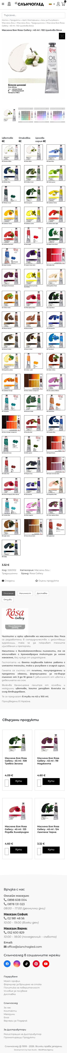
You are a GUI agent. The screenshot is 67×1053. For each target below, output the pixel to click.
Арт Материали (30, 20)
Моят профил (12, 981)
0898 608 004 (17, 900)
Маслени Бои (8, 23)
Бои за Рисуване (49, 20)
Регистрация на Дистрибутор (22, 1034)
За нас (7, 1007)
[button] (51, 4)
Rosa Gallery (36, 573)
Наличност (25, 593)
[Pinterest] (36, 963)
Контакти (10, 1010)
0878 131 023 (16, 904)
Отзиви (8, 599)
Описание (8, 593)
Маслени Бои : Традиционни (31, 23)
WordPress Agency (45, 1050)
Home (5, 20)
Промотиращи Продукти (19, 1037)
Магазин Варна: (15, 928)
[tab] (8, 593)
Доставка (42, 593)
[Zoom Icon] (62, 36)
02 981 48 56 (15, 918)
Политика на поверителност (22, 987)
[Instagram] (16, 963)
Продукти (15, 20)
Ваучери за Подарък (15, 1020)
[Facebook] (7, 963)
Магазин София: (16, 914)
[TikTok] (26, 963)
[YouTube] (45, 963)
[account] (58, 3)
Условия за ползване (15, 990)
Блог (6, 1017)
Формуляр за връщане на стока (22, 984)
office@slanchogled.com (24, 946)
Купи (18, 780)
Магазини (9, 1014)
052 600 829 (15, 932)
